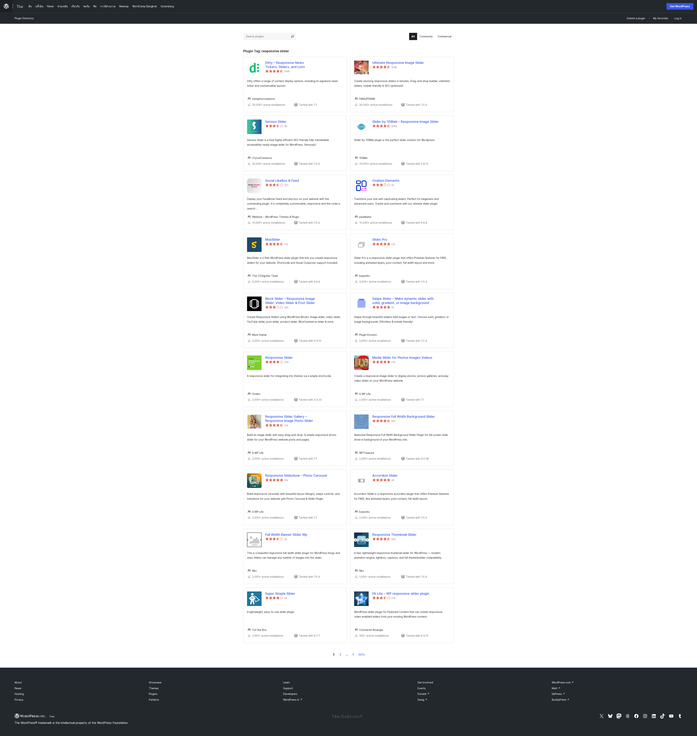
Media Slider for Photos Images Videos (402, 357)
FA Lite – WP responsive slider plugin (400, 593)
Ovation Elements (386, 180)
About (18, 682)
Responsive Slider (279, 357)
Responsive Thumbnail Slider (394, 534)
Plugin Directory (24, 18)
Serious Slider (275, 122)
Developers (290, 693)
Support (288, 688)
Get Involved (425, 682)
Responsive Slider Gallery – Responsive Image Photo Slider (289, 419)
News (18, 688)
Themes (154, 688)
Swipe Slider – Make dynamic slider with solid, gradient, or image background (403, 301)
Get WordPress (680, 6)
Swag (422, 699)
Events (421, 688)
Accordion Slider (385, 475)
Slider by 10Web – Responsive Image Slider (405, 122)
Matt (556, 688)
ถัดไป (361, 654)
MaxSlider (272, 239)
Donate (423, 693)
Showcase (155, 682)
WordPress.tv (292, 699)
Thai (51, 716)
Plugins (153, 693)
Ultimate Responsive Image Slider (398, 63)
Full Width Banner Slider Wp (286, 534)
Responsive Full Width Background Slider (403, 416)
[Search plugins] (292, 36)
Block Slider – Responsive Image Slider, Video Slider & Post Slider (290, 301)
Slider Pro (379, 239)
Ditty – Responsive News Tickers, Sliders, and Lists (285, 65)
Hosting (19, 693)
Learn (286, 682)
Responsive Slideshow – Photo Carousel (296, 475)
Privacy (19, 699)
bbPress (558, 693)
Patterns (154, 699)
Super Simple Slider (280, 593)
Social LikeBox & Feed (282, 180)
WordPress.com (563, 682)
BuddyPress (560, 699)
